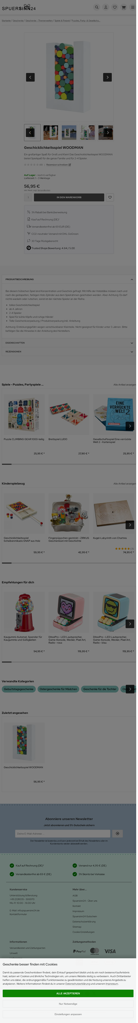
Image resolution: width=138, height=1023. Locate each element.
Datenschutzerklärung (77, 983)
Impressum (112, 983)
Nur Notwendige (68, 1003)
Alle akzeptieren (68, 993)
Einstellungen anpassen (68, 1014)
